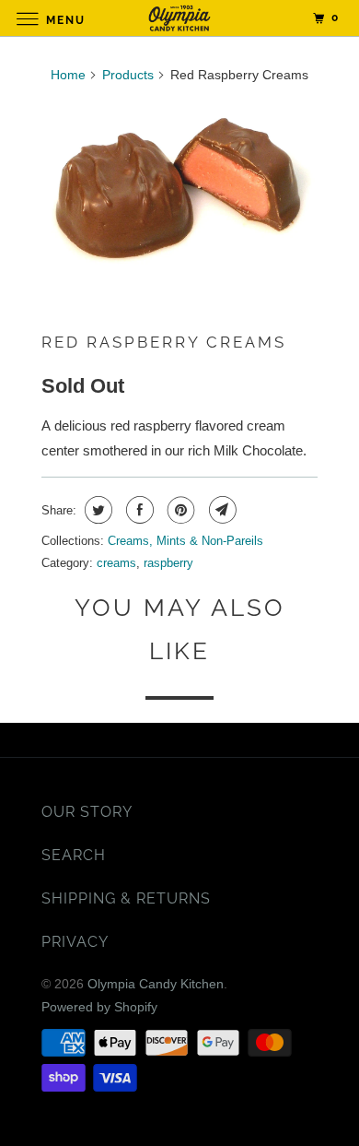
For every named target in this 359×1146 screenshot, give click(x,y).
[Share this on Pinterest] (179, 510)
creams (116, 563)
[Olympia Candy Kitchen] (180, 18)
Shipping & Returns (126, 898)
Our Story (87, 812)
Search (73, 855)
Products (128, 74)
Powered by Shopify (99, 1006)
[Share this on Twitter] (96, 510)
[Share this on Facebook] (138, 510)
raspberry (168, 563)
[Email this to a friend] (220, 510)
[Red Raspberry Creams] (179, 189)
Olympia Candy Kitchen (155, 983)
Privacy (75, 942)
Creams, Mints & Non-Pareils (185, 541)
